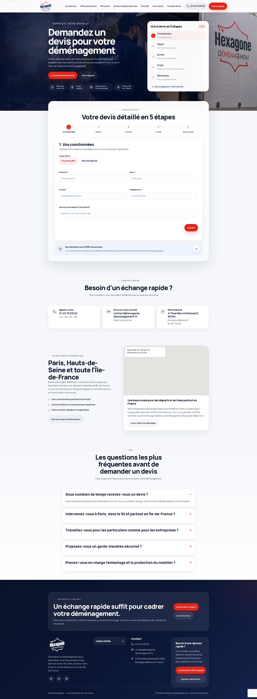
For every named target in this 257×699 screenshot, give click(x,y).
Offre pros (105, 6)
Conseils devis (174, 6)
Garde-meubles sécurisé (125, 6)
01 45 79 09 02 (183, 615)
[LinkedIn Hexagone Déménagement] (59, 679)
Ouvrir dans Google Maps (143, 423)
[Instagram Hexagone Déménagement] (66, 679)
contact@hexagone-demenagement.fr (145, 651)
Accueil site (70, 6)
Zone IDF (145, 6)
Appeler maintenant (190, 679)
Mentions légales (56, 693)
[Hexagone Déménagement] (59, 644)
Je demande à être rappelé (191, 670)
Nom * (133, 172)
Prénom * (63, 172)
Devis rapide (218, 6)
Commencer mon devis (62, 75)
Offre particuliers (88, 6)
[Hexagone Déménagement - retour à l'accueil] (51, 6)
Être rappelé (88, 75)
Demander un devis (186, 607)
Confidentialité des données (79, 693)
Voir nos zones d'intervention (65, 419)
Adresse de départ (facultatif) (74, 207)
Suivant (191, 227)
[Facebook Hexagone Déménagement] (51, 679)
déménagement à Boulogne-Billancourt (184, 415)
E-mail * (63, 189)
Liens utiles (103, 641)
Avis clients (157, 6)
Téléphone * (136, 189)
